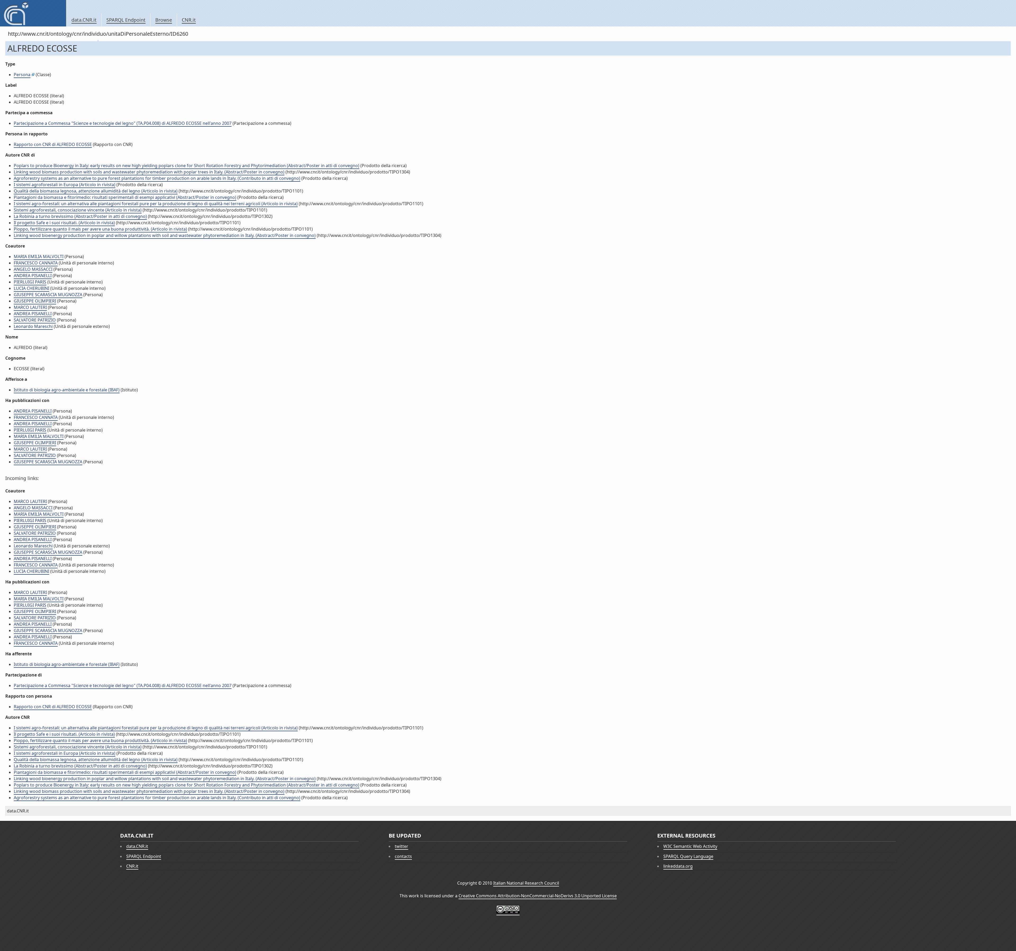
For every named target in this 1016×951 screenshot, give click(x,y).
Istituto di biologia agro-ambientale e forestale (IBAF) (67, 390)
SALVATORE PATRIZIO (35, 320)
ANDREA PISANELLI (33, 275)
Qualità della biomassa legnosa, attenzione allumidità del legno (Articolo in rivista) (96, 191)
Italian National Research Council (526, 883)
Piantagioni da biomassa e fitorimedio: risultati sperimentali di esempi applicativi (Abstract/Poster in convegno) (125, 197)
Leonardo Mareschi (33, 326)
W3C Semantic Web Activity (690, 846)
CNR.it (189, 20)
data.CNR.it (84, 20)
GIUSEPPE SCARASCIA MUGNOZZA (48, 295)
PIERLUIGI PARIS (30, 282)
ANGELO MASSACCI (33, 269)
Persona (22, 74)
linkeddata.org (678, 866)
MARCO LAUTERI (30, 307)
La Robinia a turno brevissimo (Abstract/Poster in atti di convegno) (80, 216)
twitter (401, 846)
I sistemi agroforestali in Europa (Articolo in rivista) (64, 185)
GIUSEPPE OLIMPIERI (35, 301)
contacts (403, 856)
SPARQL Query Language (688, 856)
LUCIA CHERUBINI (31, 288)
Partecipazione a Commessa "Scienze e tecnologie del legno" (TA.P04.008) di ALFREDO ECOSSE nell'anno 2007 (123, 123)
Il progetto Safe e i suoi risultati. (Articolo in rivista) (64, 223)
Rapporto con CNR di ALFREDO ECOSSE (53, 144)
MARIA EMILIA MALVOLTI (39, 256)
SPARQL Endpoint (126, 20)
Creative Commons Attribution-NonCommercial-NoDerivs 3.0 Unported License (538, 896)
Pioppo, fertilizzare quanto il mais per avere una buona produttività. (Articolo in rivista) (100, 229)
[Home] (33, 13)
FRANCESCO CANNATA (36, 263)
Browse (163, 20)
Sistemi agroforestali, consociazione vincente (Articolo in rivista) (78, 210)
